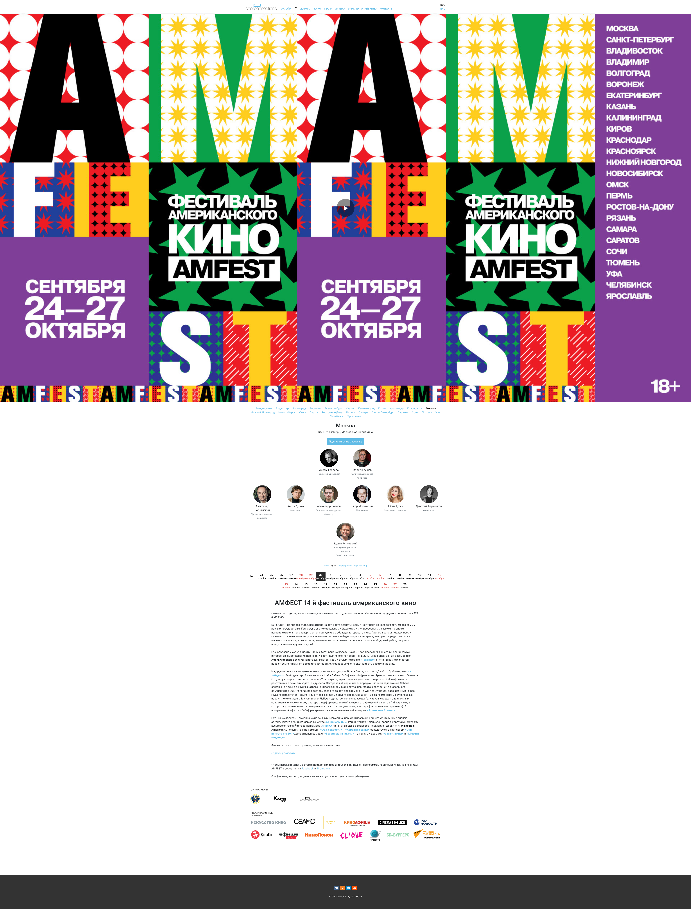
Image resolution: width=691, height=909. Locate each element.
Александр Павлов (329, 506)
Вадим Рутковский (345, 543)
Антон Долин (295, 506)
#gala (334, 565)
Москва (431, 408)
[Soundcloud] (354, 888)
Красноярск (414, 408)
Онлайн (286, 8)
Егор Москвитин (362, 506)
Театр (328, 8)
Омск (302, 412)
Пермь (314, 412)
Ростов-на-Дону (332, 412)
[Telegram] (348, 888)
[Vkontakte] (336, 888)
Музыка (340, 8)
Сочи (415, 412)
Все (251, 576)
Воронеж (315, 408)
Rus (442, 4)
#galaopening (345, 565)
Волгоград (299, 408)
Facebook (308, 768)
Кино (317, 8)
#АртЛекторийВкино (362, 8)
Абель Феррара (329, 469)
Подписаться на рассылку (345, 441)
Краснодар (397, 408)
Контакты (386, 8)
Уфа (437, 412)
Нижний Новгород (263, 412)
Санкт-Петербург (383, 412)
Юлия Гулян (395, 506)
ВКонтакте (323, 768)
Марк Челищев (362, 469)
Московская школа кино (357, 431)
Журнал (305, 8)
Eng (442, 8)
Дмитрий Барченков (429, 506)
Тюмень (427, 412)
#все (326, 565)
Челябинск (337, 416)
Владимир (282, 408)
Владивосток (264, 408)
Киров (382, 408)
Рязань (350, 412)
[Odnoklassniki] (342, 888)
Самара (363, 412)
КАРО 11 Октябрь (329, 431)
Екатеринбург (333, 408)
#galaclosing (360, 565)
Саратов (403, 412)
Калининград (366, 408)
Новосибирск (287, 412)
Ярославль (354, 416)
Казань (350, 408)
